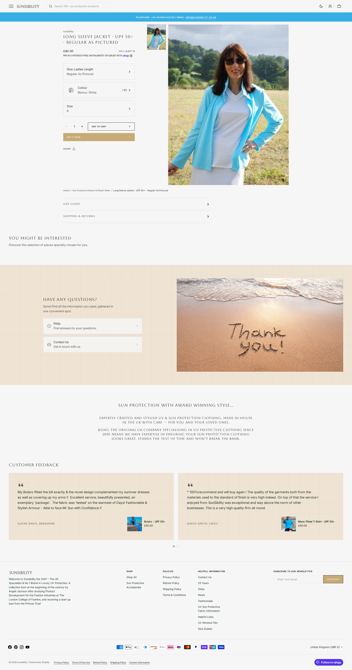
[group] (91, 506)
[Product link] (134, 524)
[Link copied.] (90, 158)
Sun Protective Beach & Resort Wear (91, 190)
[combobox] (82, 6)
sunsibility (22, 662)
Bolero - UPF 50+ (154, 521)
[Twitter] (69, 158)
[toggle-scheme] (321, 6)
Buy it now (73, 137)
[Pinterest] (83, 158)
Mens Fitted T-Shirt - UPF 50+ (316, 521)
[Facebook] (76, 158)
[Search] (49, 6)
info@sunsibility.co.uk (201, 17)
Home (66, 190)
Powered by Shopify (39, 662)
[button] (330, 6)
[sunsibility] (28, 6)
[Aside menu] (12, 6)
